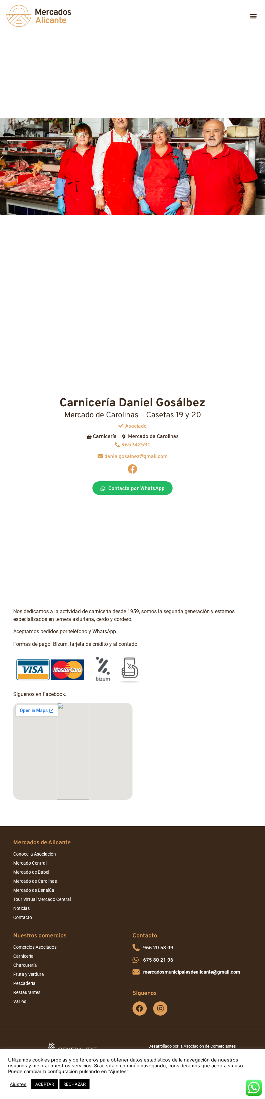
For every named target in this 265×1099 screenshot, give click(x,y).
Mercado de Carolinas (35, 881)
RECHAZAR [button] (74, 1084)
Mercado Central (30, 863)
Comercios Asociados (35, 947)
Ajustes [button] (18, 1084)
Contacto (22, 917)
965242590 (136, 445)
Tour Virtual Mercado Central (42, 899)
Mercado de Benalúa (33, 890)
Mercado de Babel (31, 872)
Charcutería (25, 965)
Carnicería (23, 956)
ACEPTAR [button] (44, 1084)
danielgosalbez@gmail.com (136, 456)
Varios (19, 1001)
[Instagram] (160, 1008)
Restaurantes (26, 992)
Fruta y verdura (28, 974)
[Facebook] (132, 469)
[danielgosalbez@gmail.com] (100, 456)
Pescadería (24, 983)
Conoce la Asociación (34, 854)
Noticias (21, 908)
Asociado (136, 426)
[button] (253, 16)
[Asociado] (120, 425)
